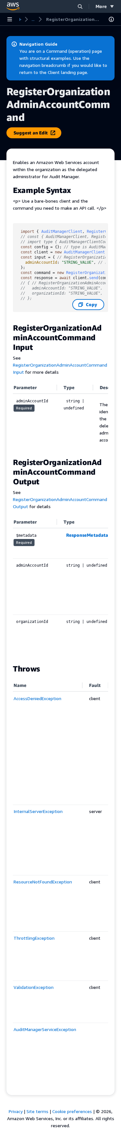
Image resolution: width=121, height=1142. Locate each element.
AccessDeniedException (37, 698)
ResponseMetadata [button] (87, 535)
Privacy (16, 1111)
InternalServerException (38, 811)
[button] (80, 6)
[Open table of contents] (111, 19)
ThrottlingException (34, 938)
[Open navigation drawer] (9, 19)
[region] (60, 416)
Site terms (37, 1111)
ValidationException (34, 987)
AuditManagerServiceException (45, 1029)
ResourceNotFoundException (43, 881)
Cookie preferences (72, 1111)
